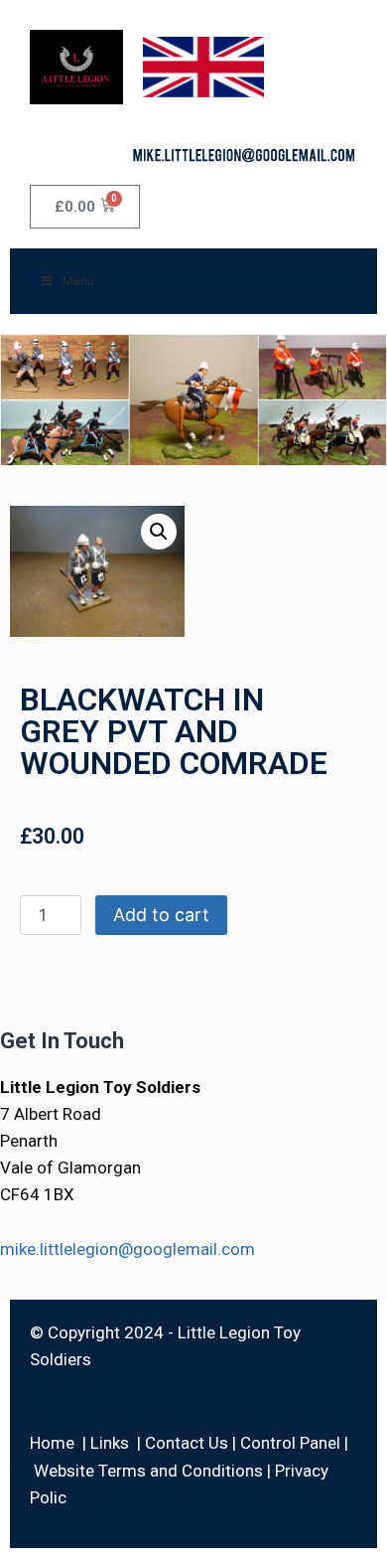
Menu (78, 280)
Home (52, 1443)
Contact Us (186, 1443)
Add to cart (161, 914)
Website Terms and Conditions (148, 1470)
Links (109, 1443)
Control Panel (290, 1443)
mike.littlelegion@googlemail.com (127, 1249)
